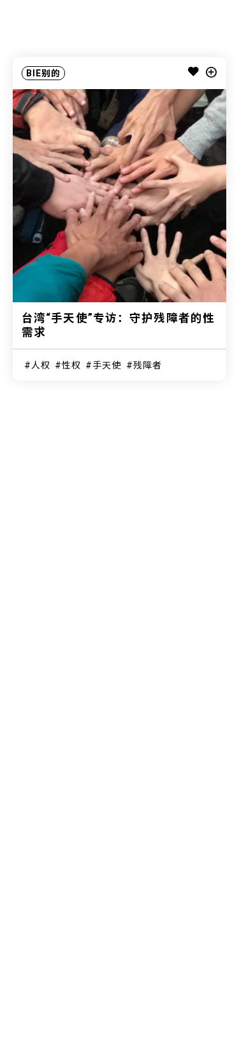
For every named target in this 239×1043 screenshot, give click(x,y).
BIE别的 (43, 73)
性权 (71, 365)
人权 (40, 365)
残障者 (147, 365)
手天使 (106, 365)
